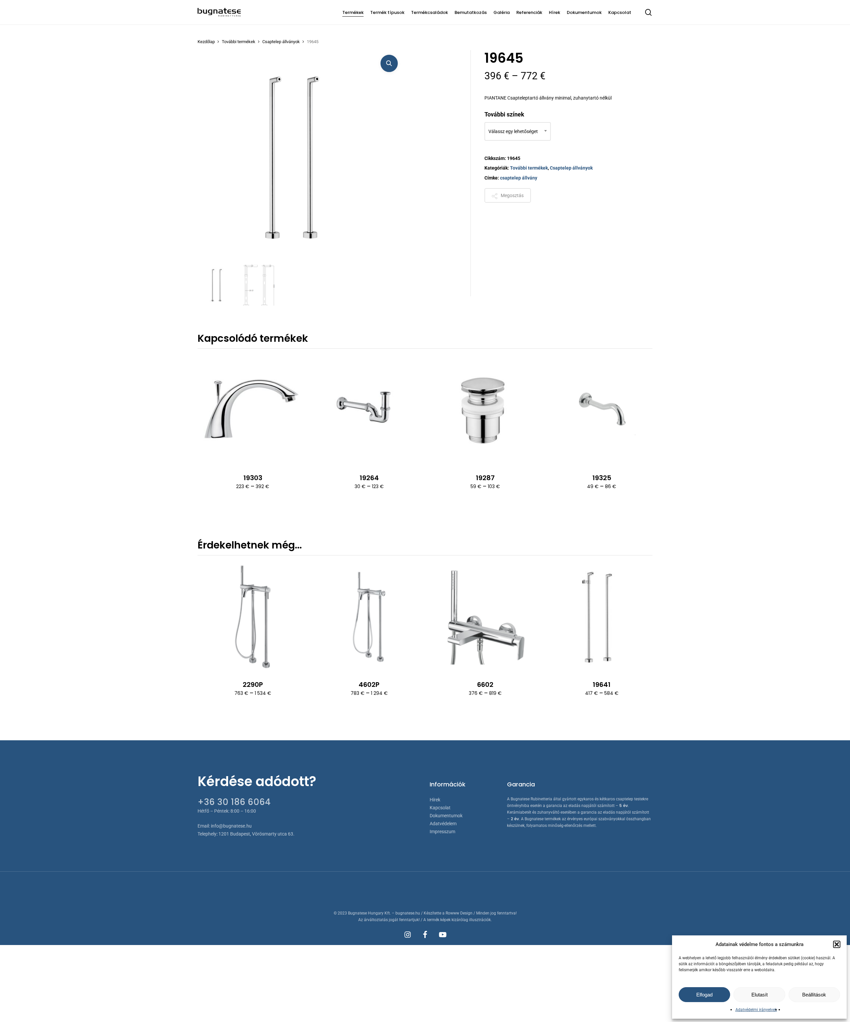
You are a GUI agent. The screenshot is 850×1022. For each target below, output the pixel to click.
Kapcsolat (440, 807)
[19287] (485, 410)
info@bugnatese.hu (231, 826)
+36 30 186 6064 (234, 802)
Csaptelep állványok (281, 41)
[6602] (485, 617)
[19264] (369, 410)
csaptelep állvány (518, 178)
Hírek (435, 799)
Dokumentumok (446, 815)
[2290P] (253, 617)
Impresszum (442, 831)
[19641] (602, 617)
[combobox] (517, 131)
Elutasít (759, 994)
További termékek (238, 41)
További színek (504, 114)
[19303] (253, 410)
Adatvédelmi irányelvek (756, 1009)
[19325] (602, 410)
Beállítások (814, 994)
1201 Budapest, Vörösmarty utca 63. (256, 834)
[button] (836, 944)
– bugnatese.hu (406, 913)
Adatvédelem (443, 823)
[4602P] (369, 617)
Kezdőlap (206, 41)
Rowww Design (459, 913)
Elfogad (704, 994)
